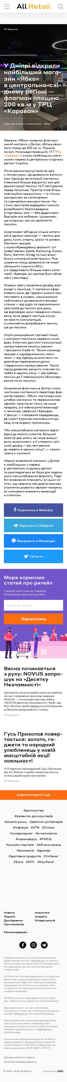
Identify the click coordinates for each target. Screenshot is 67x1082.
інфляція (21, 827)
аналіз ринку (17, 821)
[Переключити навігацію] (6, 6)
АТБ (36, 827)
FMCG (47, 839)
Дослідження (13, 920)
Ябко (47, 123)
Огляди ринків (45, 920)
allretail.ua (37, 960)
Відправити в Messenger (36, 541)
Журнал (9, 916)
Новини (9, 912)
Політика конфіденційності (20, 1061)
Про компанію (14, 924)
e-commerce (47, 833)
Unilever (52, 856)
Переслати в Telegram (36, 525)
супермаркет (22, 833)
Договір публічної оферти (19, 1057)
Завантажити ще (34, 795)
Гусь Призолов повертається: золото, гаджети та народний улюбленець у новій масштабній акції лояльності (33, 747)
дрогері (44, 850)
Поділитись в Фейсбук (35, 510)
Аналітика (42, 912)
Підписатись (33, 619)
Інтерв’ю (41, 916)
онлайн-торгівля (21, 844)
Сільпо (49, 827)
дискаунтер (35, 810)
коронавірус (27, 839)
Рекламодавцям (15, 932)
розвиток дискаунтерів (35, 816)
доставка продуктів (26, 856)
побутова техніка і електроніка (22, 123)
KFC (31, 862)
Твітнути (36, 556)
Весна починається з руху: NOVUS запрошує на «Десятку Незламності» (33, 676)
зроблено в (52, 1071)
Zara (19, 862)
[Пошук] (60, 6)
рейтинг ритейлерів (47, 821)
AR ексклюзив (50, 844)
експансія (26, 850)
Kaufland (46, 862)
